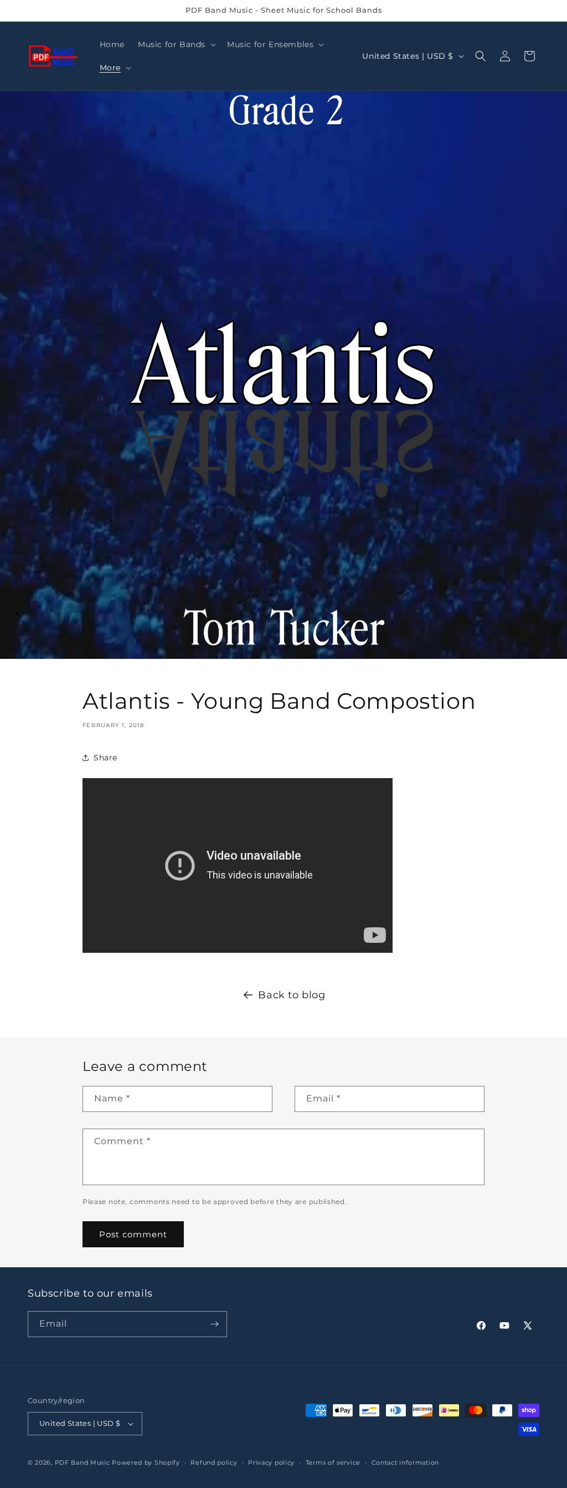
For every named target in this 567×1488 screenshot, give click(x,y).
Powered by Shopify (146, 1462)
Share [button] (105, 758)
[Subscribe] (214, 1324)
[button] (175, 44)
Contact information (405, 1462)
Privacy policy (271, 1462)
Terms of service (333, 1462)
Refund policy (213, 1462)
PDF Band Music (82, 1462)
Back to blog (291, 995)
